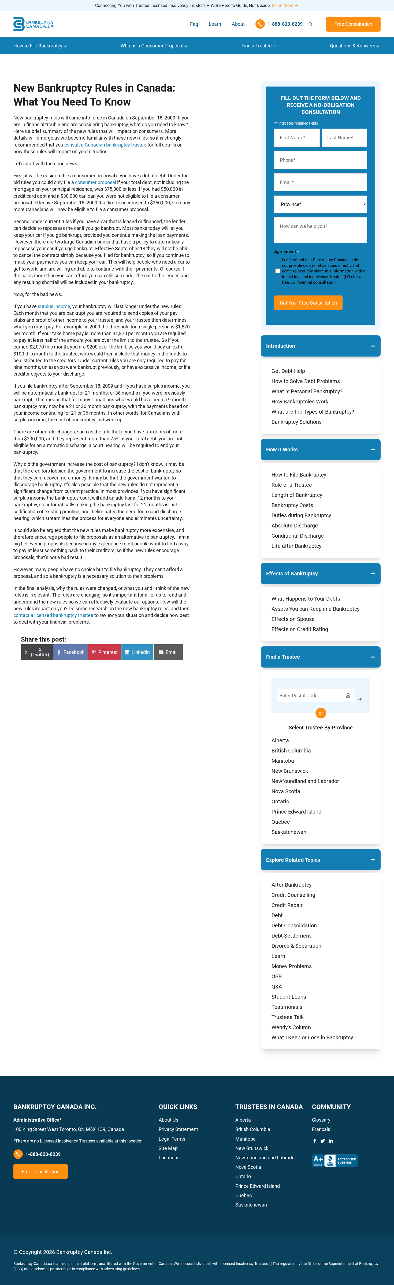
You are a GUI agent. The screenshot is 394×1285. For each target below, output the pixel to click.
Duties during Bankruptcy (301, 515)
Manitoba (283, 761)
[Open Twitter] (322, 1141)
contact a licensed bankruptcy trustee (53, 615)
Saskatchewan (289, 832)
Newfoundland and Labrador (305, 781)
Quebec (281, 822)
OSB (277, 976)
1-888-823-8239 (43, 1154)
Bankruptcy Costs (292, 505)
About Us (168, 1120)
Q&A (277, 986)
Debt (277, 915)
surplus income (54, 306)
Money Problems (292, 966)
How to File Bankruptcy (299, 474)
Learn (215, 24)
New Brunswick (290, 771)
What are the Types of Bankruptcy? (313, 412)
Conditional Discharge (298, 536)
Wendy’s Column (291, 1027)
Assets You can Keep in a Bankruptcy (315, 609)
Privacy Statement (178, 1129)
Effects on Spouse (293, 619)
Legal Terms (172, 1139)
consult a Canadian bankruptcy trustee (105, 145)
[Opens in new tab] (335, 1160)
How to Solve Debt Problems (306, 381)
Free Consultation (353, 24)
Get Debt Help (288, 371)
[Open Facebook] (314, 1141)
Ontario (280, 801)
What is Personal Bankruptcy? (307, 391)
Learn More (282, 5)
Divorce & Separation (296, 946)
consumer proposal (95, 182)
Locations (169, 1157)
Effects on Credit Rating (300, 629)
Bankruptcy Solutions (297, 422)
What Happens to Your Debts (306, 598)
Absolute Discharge (295, 525)
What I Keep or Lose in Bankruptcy (312, 1037)
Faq (194, 24)
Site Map (168, 1148)
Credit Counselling (293, 895)
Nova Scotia (286, 791)
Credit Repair (287, 905)
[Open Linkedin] (330, 1141)
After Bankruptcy (291, 885)
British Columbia (291, 750)
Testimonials (287, 1007)
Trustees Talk (288, 1017)
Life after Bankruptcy (296, 546)
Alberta (280, 740)
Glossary (321, 1120)
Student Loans (289, 997)
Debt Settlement (291, 935)
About (238, 24)
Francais (321, 1129)
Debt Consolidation (294, 925)
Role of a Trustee (292, 485)
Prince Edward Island (296, 811)
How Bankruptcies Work (300, 401)
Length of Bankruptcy (297, 495)
